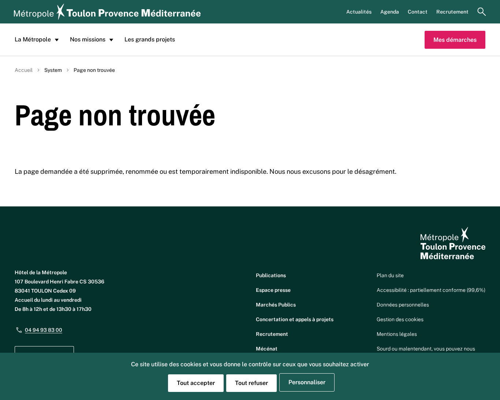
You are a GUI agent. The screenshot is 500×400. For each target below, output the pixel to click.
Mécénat (266, 349)
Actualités (359, 12)
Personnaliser (306, 382)
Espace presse (273, 290)
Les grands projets (149, 39)
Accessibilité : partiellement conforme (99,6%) (431, 290)
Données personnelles (403, 305)
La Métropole (33, 39)
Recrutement (452, 12)
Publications (271, 275)
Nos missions (87, 39)
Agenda (389, 12)
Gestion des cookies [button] (400, 319)
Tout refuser (251, 382)
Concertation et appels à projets (294, 319)
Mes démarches (455, 39)
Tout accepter (196, 382)
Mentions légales (397, 334)
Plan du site (390, 275)
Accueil (24, 70)
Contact (418, 12)
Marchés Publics (276, 305)
